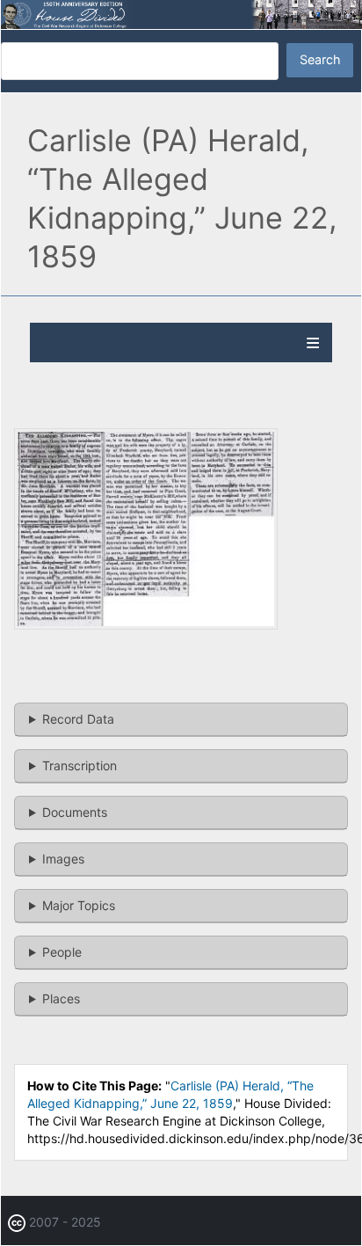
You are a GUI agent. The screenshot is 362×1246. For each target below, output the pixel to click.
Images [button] (63, 858)
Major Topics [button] (78, 905)
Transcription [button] (79, 765)
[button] (146, 624)
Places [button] (61, 998)
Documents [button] (74, 812)
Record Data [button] (78, 718)
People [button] (62, 951)
